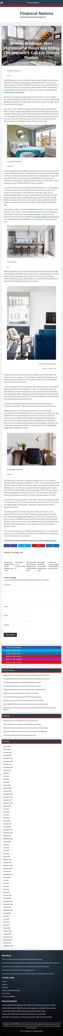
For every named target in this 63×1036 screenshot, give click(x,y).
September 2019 (8, 946)
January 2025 (7, 755)
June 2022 (6, 847)
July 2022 (6, 844)
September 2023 (8, 803)
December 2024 (7, 758)
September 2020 (8, 910)
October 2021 (7, 871)
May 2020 (6, 922)
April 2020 (6, 925)
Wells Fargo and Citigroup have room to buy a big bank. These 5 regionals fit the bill (27, 1017)
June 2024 (6, 776)
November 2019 (8, 940)
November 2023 (8, 797)
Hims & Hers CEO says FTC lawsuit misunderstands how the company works (31, 566)
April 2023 (6, 818)
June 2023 (6, 812)
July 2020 (6, 916)
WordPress (28, 1031)
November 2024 (8, 761)
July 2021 (6, 880)
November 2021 (8, 868)
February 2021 (7, 895)
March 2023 (6, 821)
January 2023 (7, 827)
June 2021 (6, 883)
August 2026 (7, 746)
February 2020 (7, 931)
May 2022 (6, 850)
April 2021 (6, 889)
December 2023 (7, 794)
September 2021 (8, 874)
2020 (44, 80)
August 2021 (7, 877)
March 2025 (6, 749)
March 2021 (6, 892)
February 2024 (7, 788)
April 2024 (6, 782)
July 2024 (6, 773)
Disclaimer (5, 987)
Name (6, 606)
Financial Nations (33, 3)
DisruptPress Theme (38, 1031)
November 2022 (8, 832)
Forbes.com (33, 540)
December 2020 (7, 901)
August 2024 (7, 770)
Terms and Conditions (8, 996)
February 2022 (7, 859)
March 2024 (6, 785)
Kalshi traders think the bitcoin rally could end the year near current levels (24, 1014)
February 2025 (7, 752)
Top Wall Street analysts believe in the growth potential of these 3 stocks (23, 1011)
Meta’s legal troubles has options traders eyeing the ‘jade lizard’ (41, 566)
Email (6, 615)
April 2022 (6, 853)
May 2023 (6, 815)
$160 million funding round (42, 217)
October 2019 (7, 943)
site (50, 209)
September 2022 (8, 838)
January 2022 (7, 862)
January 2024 (7, 791)
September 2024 (8, 767)
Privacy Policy (6, 993)
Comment (7, 584)
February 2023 (7, 824)
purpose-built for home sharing (14, 92)
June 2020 (6, 919)
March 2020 (6, 928)
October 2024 (7, 764)
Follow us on (13, 647)
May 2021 (6, 886)
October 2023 (7, 800)
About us (4, 984)
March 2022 (6, 856)
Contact (4, 981)
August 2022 (7, 841)
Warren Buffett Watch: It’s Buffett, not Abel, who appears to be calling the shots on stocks (29, 1008)
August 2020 (7, 913)
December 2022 (7, 830)
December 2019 (7, 937)
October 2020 (7, 907)
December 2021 (7, 865)
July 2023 (6, 809)
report (13, 171)
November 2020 (8, 904)
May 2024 (6, 779)
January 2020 (7, 934)
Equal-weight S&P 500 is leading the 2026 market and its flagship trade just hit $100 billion (29, 1005)
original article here (50, 540)
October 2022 (7, 836)
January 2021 (7, 898)
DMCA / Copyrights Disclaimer (11, 990)
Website (6, 625)
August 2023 (7, 806)
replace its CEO (21, 516)
